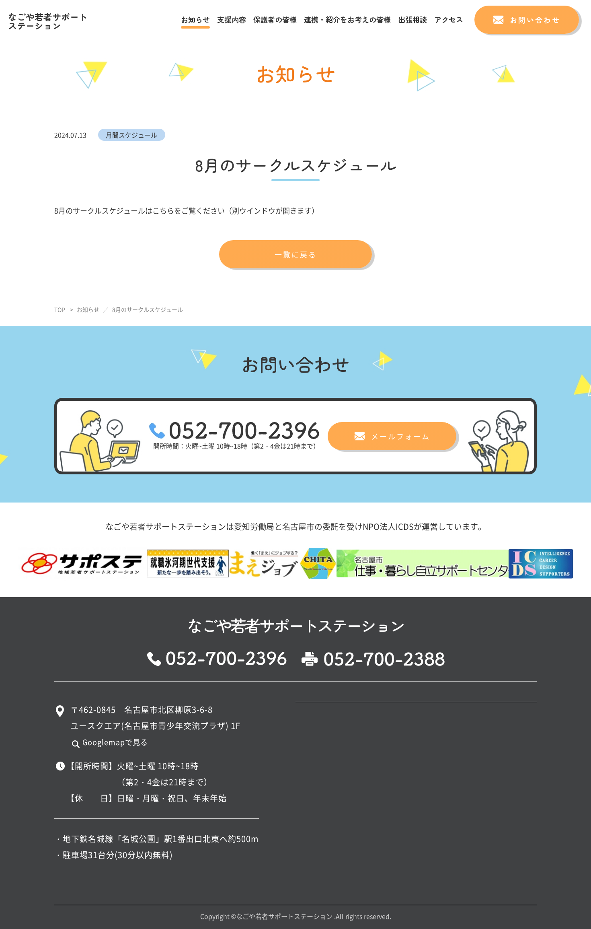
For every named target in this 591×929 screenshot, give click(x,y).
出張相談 (412, 19)
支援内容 (231, 19)
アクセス (448, 19)
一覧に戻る (296, 254)
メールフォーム (400, 436)
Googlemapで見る (115, 742)
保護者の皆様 (275, 19)
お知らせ (195, 19)
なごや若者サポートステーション (48, 21)
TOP (59, 309)
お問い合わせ (535, 19)
